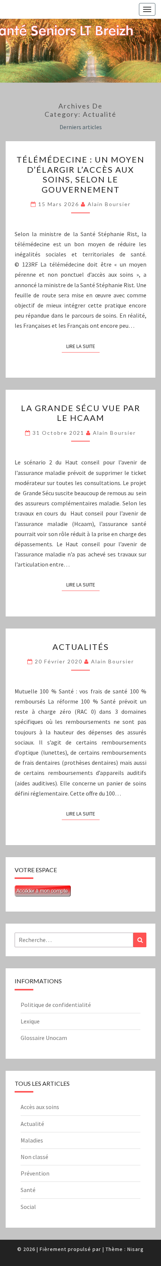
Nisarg (135, 1249)
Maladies (32, 1140)
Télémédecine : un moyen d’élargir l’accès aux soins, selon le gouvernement (80, 174)
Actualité (32, 1123)
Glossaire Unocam (44, 1037)
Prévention (35, 1173)
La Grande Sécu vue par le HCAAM (80, 413)
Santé (28, 1190)
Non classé (34, 1156)
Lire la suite (83, 346)
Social (28, 1206)
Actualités (80, 647)
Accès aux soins (40, 1107)
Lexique (30, 1021)
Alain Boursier (109, 204)
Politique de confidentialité (56, 1004)
